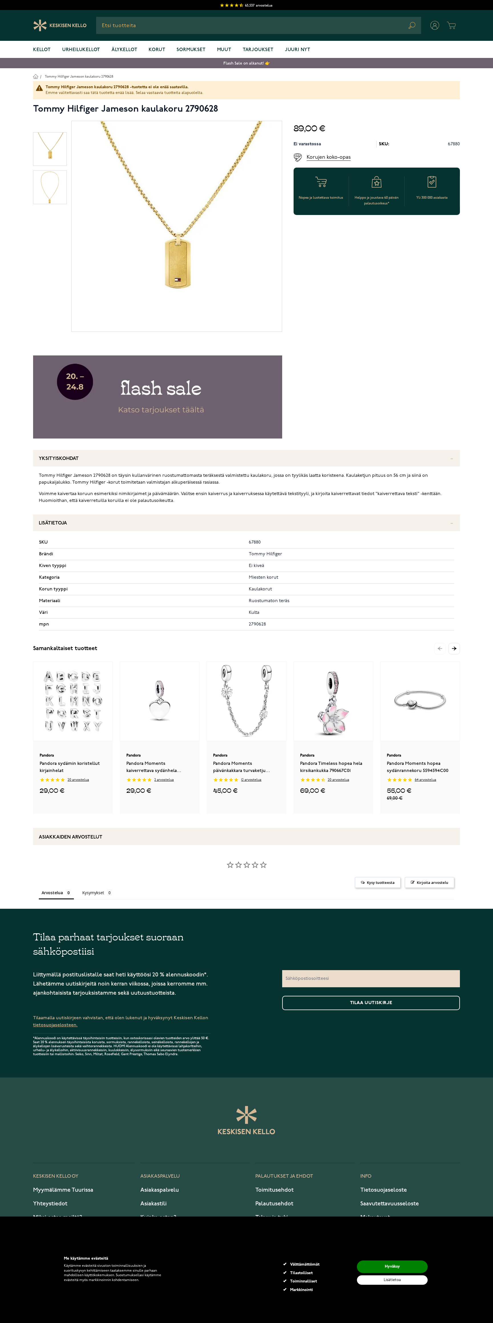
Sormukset (191, 50)
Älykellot (124, 50)
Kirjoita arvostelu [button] (432, 882)
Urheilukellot (81, 50)
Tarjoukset (258, 50)
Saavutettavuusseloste (389, 1203)
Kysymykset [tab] (93, 892)
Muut (224, 50)
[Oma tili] (434, 25)
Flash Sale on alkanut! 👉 (246, 63)
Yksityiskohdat (59, 458)
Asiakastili (153, 1203)
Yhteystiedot (50, 1203)
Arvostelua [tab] (52, 892)
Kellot (42, 50)
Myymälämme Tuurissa (63, 1190)
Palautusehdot (274, 1203)
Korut (157, 50)
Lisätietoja (53, 523)
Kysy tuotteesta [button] (381, 882)
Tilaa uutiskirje (371, 1003)
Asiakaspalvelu (159, 1190)
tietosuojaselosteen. (55, 1025)
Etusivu (35, 76)
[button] (454, 648)
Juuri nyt (297, 50)
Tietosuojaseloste (383, 1190)
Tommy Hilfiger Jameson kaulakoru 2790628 (79, 77)
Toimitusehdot (274, 1190)
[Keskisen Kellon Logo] (60, 25)
